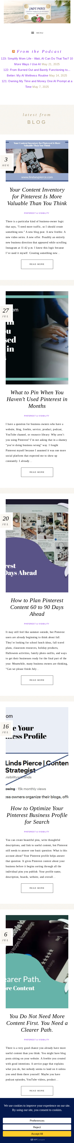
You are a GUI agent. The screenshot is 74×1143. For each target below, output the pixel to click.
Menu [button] (39, 33)
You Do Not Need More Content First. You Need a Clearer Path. (37, 1023)
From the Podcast (39, 51)
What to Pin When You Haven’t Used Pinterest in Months (37, 399)
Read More (37, 264)
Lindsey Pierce (37, 12)
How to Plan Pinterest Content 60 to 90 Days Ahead (37, 607)
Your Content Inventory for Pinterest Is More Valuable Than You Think (37, 196)
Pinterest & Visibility (36, 213)
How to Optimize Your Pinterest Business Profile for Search (37, 815)
